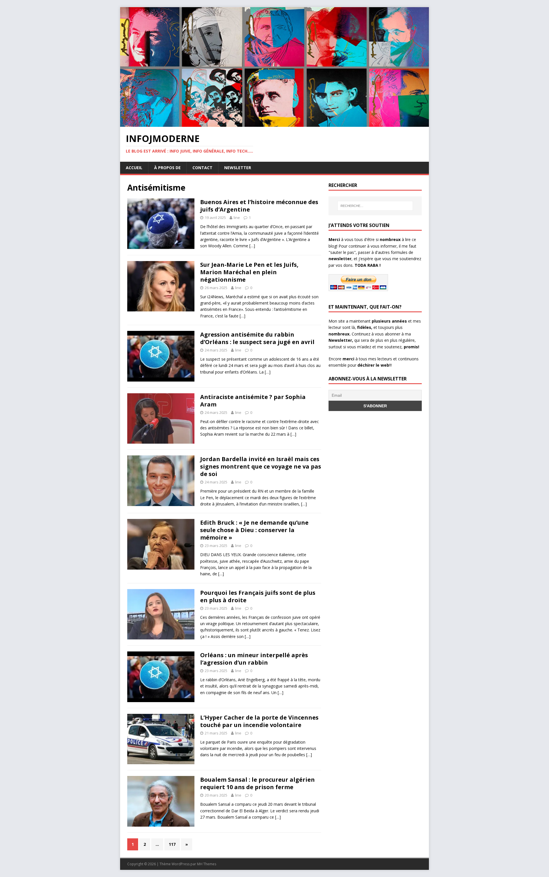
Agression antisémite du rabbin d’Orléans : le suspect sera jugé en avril (257, 338)
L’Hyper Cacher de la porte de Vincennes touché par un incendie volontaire (259, 721)
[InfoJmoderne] (274, 123)
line (237, 217)
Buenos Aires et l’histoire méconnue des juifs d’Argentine (259, 205)
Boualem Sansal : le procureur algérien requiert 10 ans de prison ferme (257, 783)
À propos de (167, 167)
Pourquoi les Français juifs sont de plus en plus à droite (257, 596)
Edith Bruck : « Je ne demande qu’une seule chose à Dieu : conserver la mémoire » (254, 530)
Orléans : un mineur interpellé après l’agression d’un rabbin (254, 658)
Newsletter (237, 167)
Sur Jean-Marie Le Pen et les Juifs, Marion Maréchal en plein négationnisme (249, 272)
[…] (252, 245)
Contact (202, 167)
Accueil (134, 167)
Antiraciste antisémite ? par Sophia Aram (253, 400)
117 (172, 844)
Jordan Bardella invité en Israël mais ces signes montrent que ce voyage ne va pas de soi (260, 466)
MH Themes (206, 864)
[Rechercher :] (375, 206)
